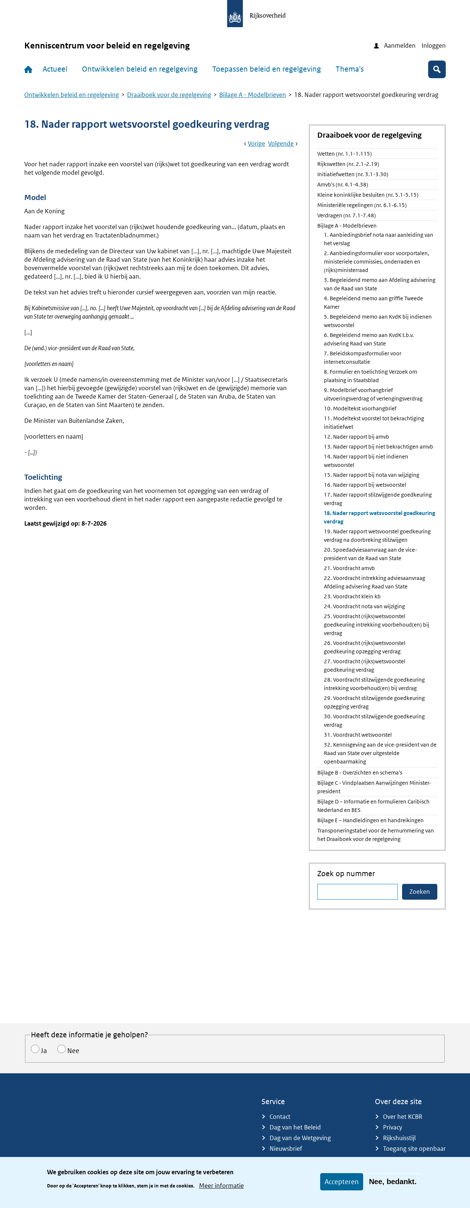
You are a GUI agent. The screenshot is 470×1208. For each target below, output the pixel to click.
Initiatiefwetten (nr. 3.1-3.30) (352, 174)
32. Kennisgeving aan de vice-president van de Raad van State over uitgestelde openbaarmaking (380, 753)
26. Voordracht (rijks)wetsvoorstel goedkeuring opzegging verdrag (364, 647)
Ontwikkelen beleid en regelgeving (140, 69)
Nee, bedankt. (393, 1182)
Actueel (55, 69)
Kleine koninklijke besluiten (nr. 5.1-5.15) (368, 194)
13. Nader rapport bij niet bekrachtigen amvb (378, 446)
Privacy (392, 1127)
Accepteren (342, 1182)
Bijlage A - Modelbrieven (252, 95)
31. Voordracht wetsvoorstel (358, 734)
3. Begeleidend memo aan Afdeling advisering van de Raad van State (379, 284)
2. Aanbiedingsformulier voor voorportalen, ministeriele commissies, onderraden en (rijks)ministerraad (376, 261)
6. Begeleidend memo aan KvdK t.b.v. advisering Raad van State (369, 339)
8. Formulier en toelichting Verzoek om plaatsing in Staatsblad (370, 376)
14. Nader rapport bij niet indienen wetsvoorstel (366, 460)
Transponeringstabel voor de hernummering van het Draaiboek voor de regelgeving (375, 834)
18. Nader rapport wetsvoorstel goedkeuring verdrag (379, 517)
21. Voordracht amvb (349, 568)
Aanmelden (400, 45)
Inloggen (434, 45)
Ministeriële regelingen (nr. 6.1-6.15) (362, 205)
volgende (281, 143)
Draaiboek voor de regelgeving (169, 95)
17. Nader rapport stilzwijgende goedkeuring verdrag (378, 499)
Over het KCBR (402, 1117)
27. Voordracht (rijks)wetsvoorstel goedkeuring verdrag (364, 665)
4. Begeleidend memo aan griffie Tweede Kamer (373, 302)
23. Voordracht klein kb (352, 596)
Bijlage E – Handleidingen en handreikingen (370, 820)
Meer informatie (221, 1185)
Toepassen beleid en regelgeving (266, 69)
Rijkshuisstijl (399, 1138)
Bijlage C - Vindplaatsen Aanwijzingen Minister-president (374, 787)
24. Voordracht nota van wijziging (364, 606)
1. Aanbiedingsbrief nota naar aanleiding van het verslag (378, 239)
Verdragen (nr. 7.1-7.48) (346, 215)
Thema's (350, 69)
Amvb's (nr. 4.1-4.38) (342, 184)
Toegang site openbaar (414, 1148)
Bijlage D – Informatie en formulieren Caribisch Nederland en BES (373, 805)
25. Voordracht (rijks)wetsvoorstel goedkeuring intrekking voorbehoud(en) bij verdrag (376, 624)
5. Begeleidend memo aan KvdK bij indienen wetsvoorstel (378, 321)
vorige (256, 143)
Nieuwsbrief (286, 1148)
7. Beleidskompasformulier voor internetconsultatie (362, 357)
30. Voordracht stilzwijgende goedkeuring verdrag (374, 720)
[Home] (29, 69)
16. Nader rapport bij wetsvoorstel (365, 484)
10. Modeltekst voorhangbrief (360, 408)
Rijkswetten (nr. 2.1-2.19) (348, 163)
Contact (280, 1117)
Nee (73, 1050)
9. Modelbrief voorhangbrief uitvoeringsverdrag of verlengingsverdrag (373, 394)
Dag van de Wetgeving (300, 1138)
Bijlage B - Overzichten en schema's (359, 772)
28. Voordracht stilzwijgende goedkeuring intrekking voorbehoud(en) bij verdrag (374, 684)
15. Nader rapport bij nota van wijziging (371, 474)
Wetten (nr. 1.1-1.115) (344, 153)
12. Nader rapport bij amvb (356, 436)
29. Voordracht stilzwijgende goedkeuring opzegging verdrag (374, 702)
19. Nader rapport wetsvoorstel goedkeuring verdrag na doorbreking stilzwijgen (377, 535)
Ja (44, 1050)
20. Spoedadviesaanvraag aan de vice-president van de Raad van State (370, 554)
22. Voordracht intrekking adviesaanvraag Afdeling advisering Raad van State (374, 582)
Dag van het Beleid (295, 1127)
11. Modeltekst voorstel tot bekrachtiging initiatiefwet (374, 422)
